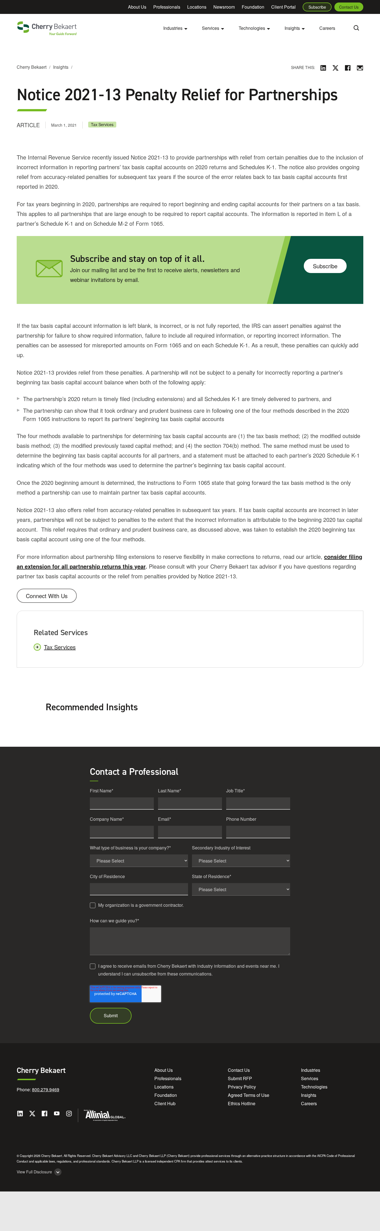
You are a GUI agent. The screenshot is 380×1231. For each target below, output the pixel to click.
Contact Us (349, 7)
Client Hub (165, 1103)
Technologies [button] (252, 28)
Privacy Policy (242, 1086)
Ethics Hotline (241, 1103)
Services (309, 1078)
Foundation (253, 7)
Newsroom (224, 7)
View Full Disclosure (34, 1172)
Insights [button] (292, 28)
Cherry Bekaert (31, 67)
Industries (310, 1070)
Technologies (314, 1086)
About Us (137, 7)
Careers (327, 28)
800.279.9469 (45, 1089)
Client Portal (283, 7)
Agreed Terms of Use (248, 1095)
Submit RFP (240, 1078)
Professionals (166, 7)
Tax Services (102, 124)
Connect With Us (47, 596)
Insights (60, 67)
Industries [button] (172, 28)
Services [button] (210, 28)
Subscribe (317, 7)
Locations (196, 7)
